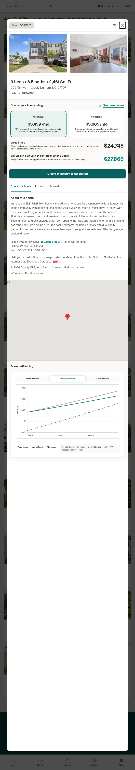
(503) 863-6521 (50, 242)
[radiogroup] (67, 124)
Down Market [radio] (32, 378)
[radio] (38, 124)
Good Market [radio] (102, 378)
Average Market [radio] (67, 378)
